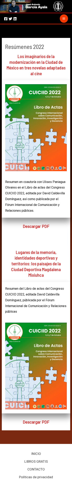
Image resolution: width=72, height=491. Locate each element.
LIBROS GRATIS (36, 461)
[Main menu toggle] (64, 18)
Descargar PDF (36, 226)
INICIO (36, 454)
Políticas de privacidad (36, 477)
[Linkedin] (15, 19)
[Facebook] (6, 19)
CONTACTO (36, 469)
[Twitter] (10, 19)
